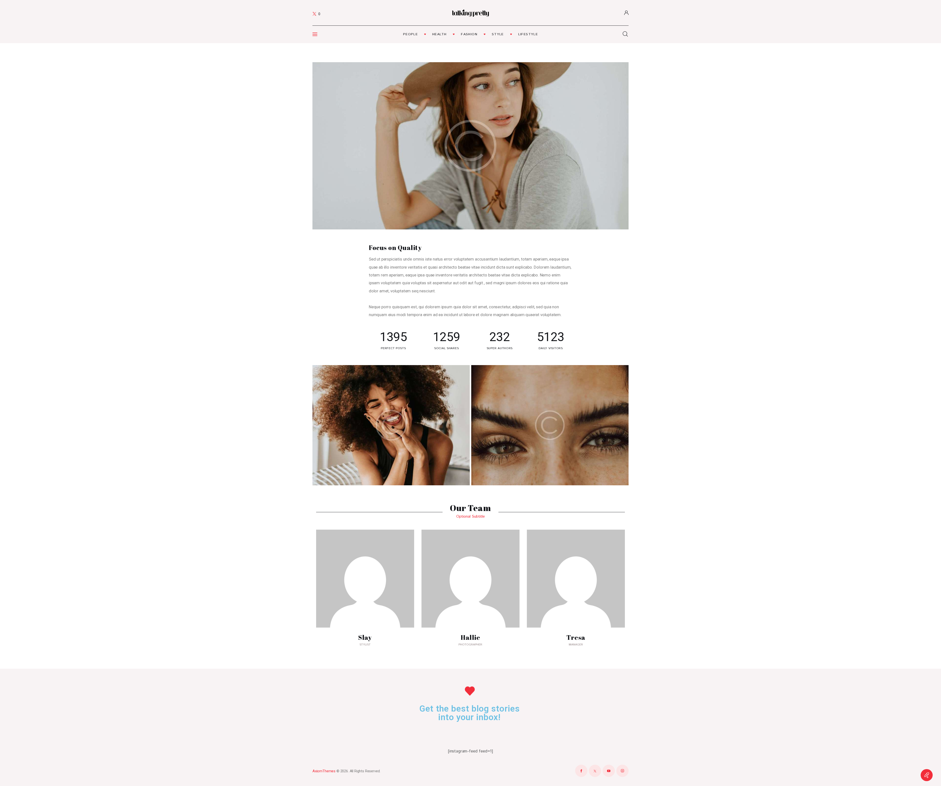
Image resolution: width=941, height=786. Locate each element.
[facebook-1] (581, 771)
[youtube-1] (609, 771)
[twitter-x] (595, 771)
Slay (365, 637)
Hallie (470, 637)
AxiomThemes (323, 771)
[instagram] (622, 771)
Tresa (575, 637)
